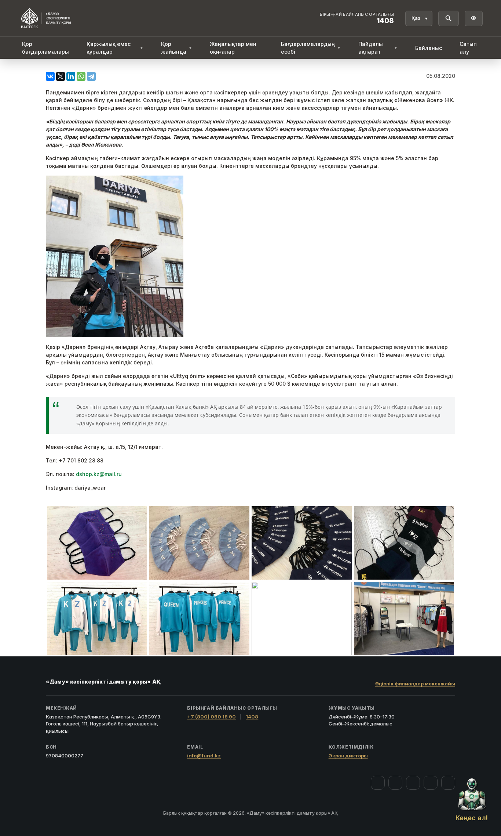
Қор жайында (176, 48)
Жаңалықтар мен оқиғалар (233, 48)
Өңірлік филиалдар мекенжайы (415, 684)
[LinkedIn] (70, 76)
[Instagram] (395, 783)
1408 (252, 717)
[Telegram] (91, 76)
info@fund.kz (204, 755)
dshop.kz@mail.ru (99, 474)
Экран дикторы (348, 755)
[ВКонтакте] (50, 76)
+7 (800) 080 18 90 (211, 717)
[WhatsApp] (81, 76)
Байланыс (428, 48)
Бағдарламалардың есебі (311, 48)
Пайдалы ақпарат (378, 48)
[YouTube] (413, 783)
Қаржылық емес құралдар (115, 48)
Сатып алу (468, 48)
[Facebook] (378, 783)
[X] (60, 76)
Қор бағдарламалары (45, 48)
